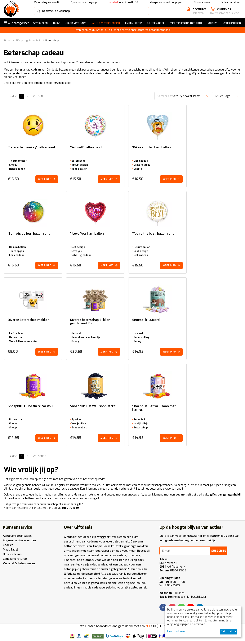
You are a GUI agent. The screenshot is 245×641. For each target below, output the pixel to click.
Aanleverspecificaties (17, 536)
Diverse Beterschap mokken (28, 320)
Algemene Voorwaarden (19, 540)
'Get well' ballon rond (86, 147)
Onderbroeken (232, 23)
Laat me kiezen (176, 631)
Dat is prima (228, 631)
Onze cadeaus (202, 2)
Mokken (212, 23)
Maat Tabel (10, 549)
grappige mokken (136, 546)
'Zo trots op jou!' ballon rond (29, 234)
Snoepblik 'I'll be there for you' (30, 406)
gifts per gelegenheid (225, 494)
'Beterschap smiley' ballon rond (31, 147)
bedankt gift (184, 494)
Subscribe (218, 551)
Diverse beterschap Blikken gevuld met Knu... (90, 321)
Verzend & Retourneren (19, 563)
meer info (44, 179)
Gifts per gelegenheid (106, 23)
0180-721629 (70, 508)
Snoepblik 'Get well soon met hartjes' (154, 407)
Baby (56, 23)
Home (7, 40)
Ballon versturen (75, 23)
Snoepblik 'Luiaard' (146, 320)
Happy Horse (133, 23)
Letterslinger (155, 23)
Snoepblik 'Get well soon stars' (93, 406)
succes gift (135, 494)
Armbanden (40, 23)
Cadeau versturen (231, 2)
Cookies (8, 545)
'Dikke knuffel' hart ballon (151, 147)
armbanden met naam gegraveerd (87, 551)
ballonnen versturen (78, 546)
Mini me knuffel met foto (186, 23)
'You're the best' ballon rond (153, 234)
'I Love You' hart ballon (87, 234)
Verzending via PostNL (47, 2)
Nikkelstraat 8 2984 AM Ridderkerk (172, 565)
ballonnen (32, 498)
